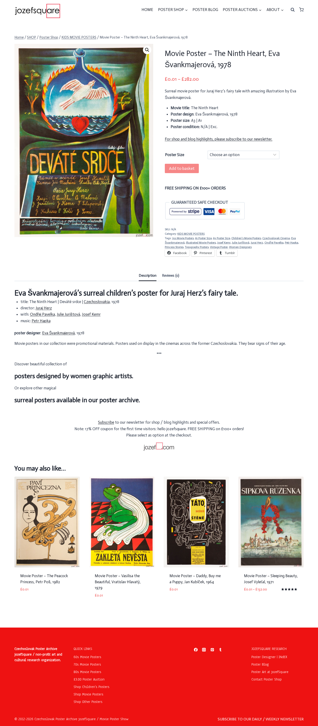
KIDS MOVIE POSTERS (191, 233)
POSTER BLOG (205, 9)
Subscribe (106, 422)
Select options (257, 603)
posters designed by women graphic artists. (73, 376)
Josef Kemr (223, 242)
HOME (147, 9)
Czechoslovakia (97, 301)
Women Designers (240, 247)
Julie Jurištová (240, 242)
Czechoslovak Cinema (276, 238)
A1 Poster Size (203, 238)
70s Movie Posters (183, 238)
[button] (147, 50)
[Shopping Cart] (301, 9)
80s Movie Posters (87, 672)
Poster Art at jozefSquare (269, 672)
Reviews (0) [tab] (170, 275)
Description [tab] (147, 275)
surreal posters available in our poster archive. (77, 400)
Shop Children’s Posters (91, 686)
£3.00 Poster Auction (89, 679)
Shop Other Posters (88, 701)
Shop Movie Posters (88, 694)
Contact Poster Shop (266, 679)
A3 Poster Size (221, 238)
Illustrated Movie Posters (201, 242)
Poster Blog (260, 664)
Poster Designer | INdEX (269, 657)
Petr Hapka (291, 242)
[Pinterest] (212, 649)
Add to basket (182, 168)
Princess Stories (174, 247)
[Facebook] (196, 649)
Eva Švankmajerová (58, 333)
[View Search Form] (292, 10)
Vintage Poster (219, 247)
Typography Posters (197, 247)
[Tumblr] (220, 649)
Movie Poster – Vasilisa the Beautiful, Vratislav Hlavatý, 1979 (118, 581)
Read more (29, 603)
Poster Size (174, 154)
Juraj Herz (257, 242)
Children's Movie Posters (246, 238)
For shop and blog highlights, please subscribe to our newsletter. (218, 139)
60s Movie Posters (87, 657)
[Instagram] (204, 649)
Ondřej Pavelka (274, 242)
